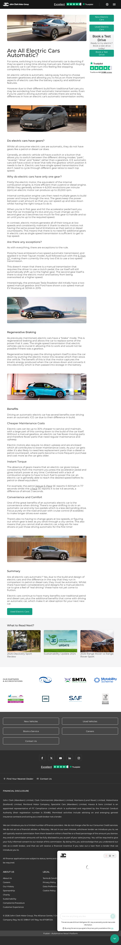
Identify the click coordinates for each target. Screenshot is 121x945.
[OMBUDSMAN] (15, 699)
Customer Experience (13, 907)
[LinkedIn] (70, 758)
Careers (6, 882)
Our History (8, 886)
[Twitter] (51, 758)
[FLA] (45, 680)
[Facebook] (42, 758)
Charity (6, 894)
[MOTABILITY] (105, 680)
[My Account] (107, 4)
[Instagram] (79, 758)
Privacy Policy (49, 882)
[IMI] (45, 699)
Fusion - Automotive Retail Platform (60, 933)
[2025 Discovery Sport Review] (24, 641)
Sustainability (9, 899)
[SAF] (75, 699)
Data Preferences (51, 886)
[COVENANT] (105, 699)
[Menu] (114, 4)
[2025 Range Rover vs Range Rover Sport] (97, 641)
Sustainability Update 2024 (60, 653)
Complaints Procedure (14, 903)
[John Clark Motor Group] (16, 4)
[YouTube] (60, 758)
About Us (7, 878)
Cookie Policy (49, 890)
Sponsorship (9, 890)
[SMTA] (75, 680)
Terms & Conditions (52, 878)
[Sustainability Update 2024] (60, 641)
